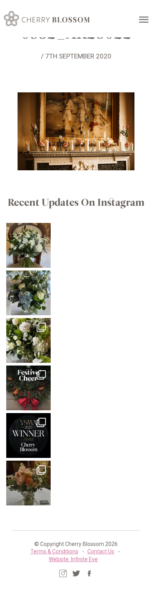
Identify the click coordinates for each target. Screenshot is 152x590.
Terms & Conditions (54, 551)
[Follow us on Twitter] (76, 573)
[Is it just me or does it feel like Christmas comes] (28, 388)
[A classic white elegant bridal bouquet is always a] (28, 245)
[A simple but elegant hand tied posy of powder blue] (28, 292)
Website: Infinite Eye (73, 559)
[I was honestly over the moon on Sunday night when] (28, 435)
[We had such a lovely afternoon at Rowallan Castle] (28, 483)
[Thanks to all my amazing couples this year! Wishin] (28, 340)
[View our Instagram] (62, 573)
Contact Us (100, 551)
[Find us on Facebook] (89, 573)
